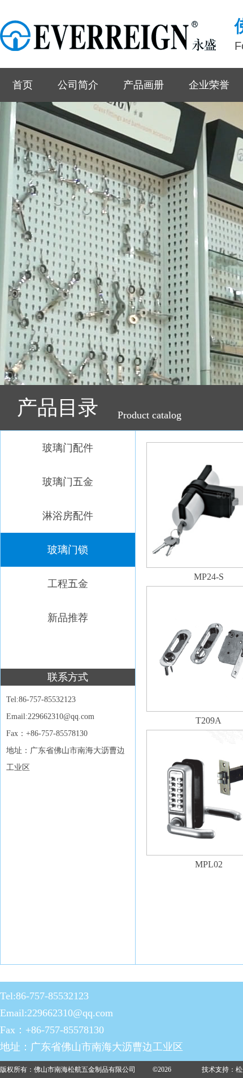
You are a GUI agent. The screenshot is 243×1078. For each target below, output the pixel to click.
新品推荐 (67, 617)
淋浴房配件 (67, 515)
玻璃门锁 (67, 549)
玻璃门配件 (67, 448)
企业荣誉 (209, 85)
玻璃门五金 (67, 481)
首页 (22, 85)
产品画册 (143, 85)
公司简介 (78, 85)
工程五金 (67, 583)
